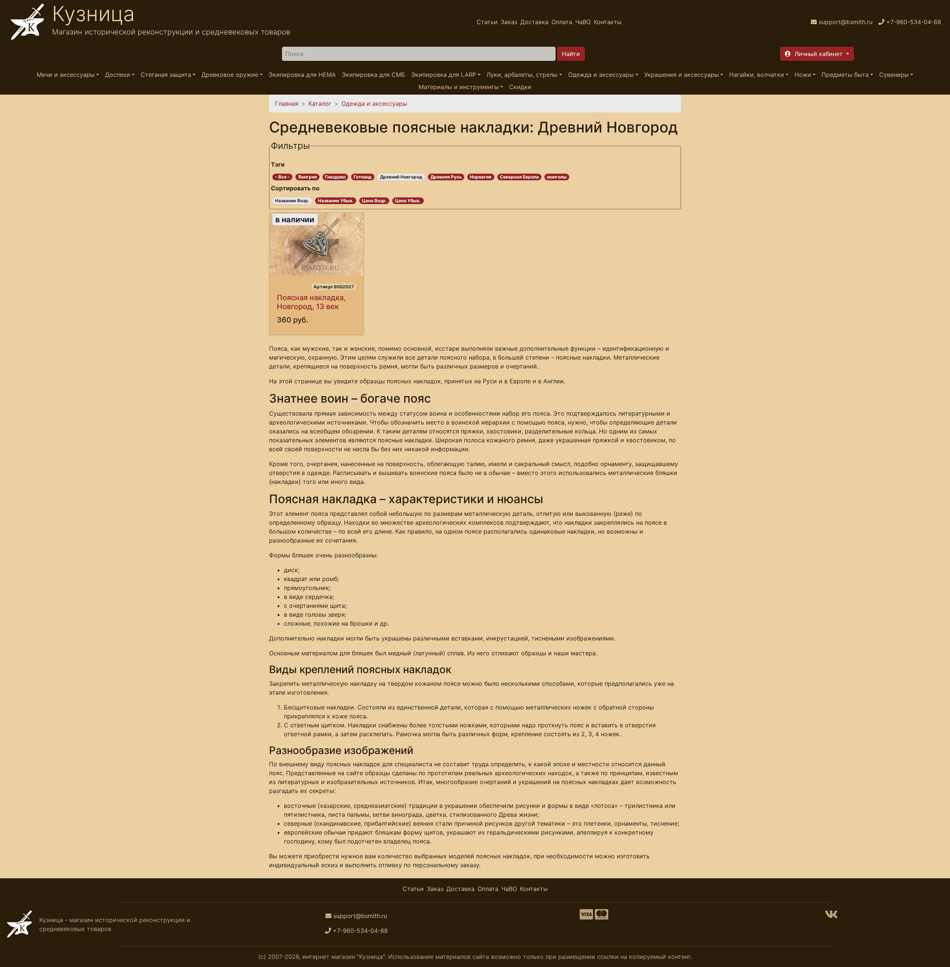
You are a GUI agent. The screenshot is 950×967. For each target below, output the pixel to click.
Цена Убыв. (408, 200)
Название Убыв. (336, 200)
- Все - (282, 177)
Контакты (608, 22)
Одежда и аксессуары (601, 74)
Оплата (561, 22)
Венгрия (307, 177)
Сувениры (894, 74)
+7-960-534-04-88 (360, 930)
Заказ (509, 22)
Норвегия (480, 177)
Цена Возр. (374, 200)
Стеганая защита (166, 74)
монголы (557, 177)
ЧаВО (583, 22)
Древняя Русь (446, 177)
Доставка (534, 22)
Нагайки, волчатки (756, 74)
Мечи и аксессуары (66, 74)
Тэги (278, 164)
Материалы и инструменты (459, 87)
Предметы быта (845, 74)
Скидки (520, 87)
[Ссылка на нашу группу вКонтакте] (831, 916)
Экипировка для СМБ (373, 74)
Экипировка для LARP (443, 74)
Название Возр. (292, 200)
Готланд (362, 177)
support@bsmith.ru (360, 916)
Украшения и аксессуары (681, 74)
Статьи (487, 22)
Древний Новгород (401, 177)
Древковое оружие (230, 74)
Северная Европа (519, 177)
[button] (817, 54)
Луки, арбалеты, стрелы (522, 74)
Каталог (319, 103)
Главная (286, 103)
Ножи (803, 74)
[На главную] (27, 21)
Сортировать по (295, 188)
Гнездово (335, 177)
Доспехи (117, 74)
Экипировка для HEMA (302, 74)
